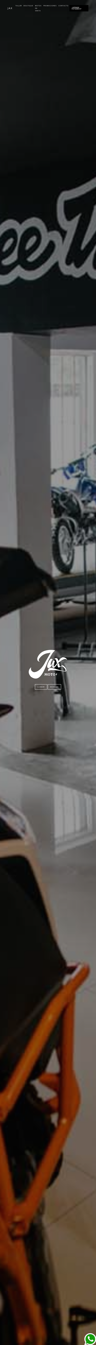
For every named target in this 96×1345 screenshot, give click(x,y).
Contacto (63, 6)
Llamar (41, 687)
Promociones (50, 6)
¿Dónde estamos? (76, 8)
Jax (10, 8)
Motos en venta (38, 8)
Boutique (28, 6)
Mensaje (54, 687)
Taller (18, 6)
